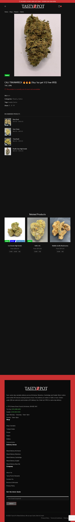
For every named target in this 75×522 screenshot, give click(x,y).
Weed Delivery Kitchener (13, 451)
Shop (11, 11)
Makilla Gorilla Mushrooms (60, 246)
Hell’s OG (37, 246)
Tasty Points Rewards (13, 476)
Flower (8, 432)
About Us (9, 472)
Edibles (8, 439)
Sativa (22, 11)
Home (6, 11)
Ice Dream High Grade (15, 246)
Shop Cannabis (10, 426)
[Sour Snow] (8, 132)
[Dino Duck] (8, 122)
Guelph (10, 102)
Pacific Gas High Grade (20, 149)
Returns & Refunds (12, 482)
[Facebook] (12, 105)
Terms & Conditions (56, 518)
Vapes (8, 436)
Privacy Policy (10, 486)
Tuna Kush (16, 139)
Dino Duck (16, 119)
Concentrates (10, 442)
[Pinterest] (14, 105)
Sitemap (66, 518)
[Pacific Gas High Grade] (8, 151)
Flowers (16, 11)
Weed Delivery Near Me (13, 464)
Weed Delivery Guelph (12, 461)
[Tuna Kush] (8, 141)
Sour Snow (16, 129)
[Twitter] (10, 105)
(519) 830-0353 (15, 412)
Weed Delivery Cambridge (14, 457)
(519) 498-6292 (16, 409)
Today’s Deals (10, 429)
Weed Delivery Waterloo (13, 454)
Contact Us (9, 479)
